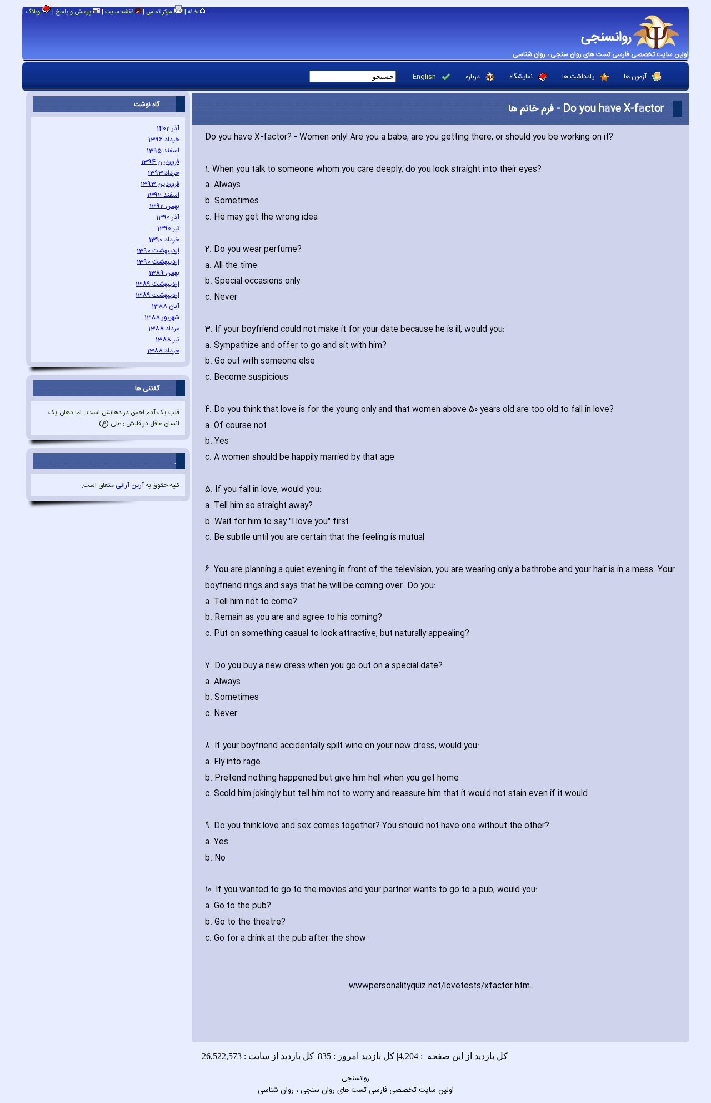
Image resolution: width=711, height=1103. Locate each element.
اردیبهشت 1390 (158, 250)
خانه (193, 12)
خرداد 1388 (163, 350)
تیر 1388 (167, 339)
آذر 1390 (167, 217)
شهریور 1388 (161, 317)
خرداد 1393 (163, 172)
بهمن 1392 (164, 206)
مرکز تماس (160, 12)
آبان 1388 (165, 306)
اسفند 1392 (163, 195)
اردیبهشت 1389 (157, 284)
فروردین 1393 (160, 184)
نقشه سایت (120, 12)
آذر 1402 (168, 128)
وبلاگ (34, 12)
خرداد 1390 (164, 239)
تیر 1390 (168, 228)
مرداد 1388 (163, 328)
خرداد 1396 (163, 139)
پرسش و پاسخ (74, 12)
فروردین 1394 (160, 161)
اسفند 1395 (163, 150)
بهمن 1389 (164, 273)
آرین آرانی (129, 485)
